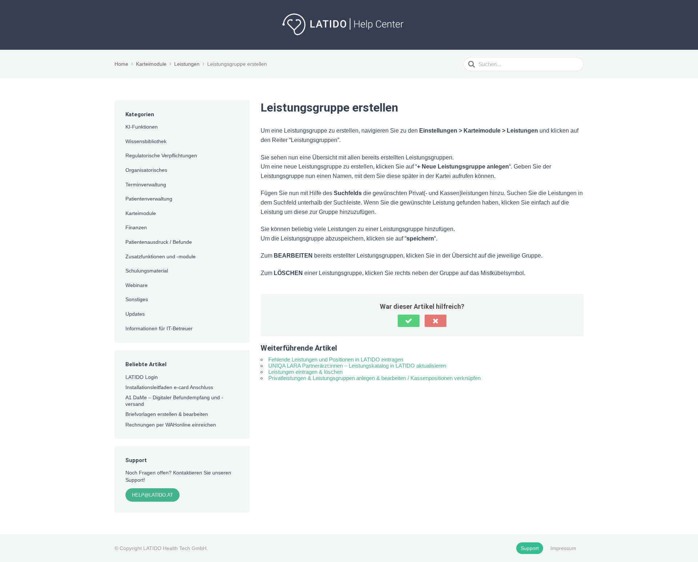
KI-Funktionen (141, 127)
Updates (135, 314)
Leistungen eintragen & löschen (305, 372)
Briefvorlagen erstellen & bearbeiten (166, 414)
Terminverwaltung (145, 184)
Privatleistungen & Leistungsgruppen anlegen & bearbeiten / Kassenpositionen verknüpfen (374, 378)
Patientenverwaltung (148, 199)
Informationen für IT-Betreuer (159, 328)
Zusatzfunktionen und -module (160, 256)
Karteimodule (140, 213)
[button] (409, 321)
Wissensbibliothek (146, 141)
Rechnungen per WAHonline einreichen (170, 425)
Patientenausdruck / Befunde (158, 242)
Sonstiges (136, 299)
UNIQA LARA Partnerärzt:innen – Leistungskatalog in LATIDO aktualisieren (357, 366)
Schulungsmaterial (146, 271)
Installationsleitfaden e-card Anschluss (169, 387)
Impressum (563, 548)
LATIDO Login (141, 377)
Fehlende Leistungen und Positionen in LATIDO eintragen (335, 359)
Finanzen (136, 227)
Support (530, 548)
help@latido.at (152, 495)
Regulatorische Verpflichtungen (161, 155)
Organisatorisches (146, 170)
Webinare (136, 285)
